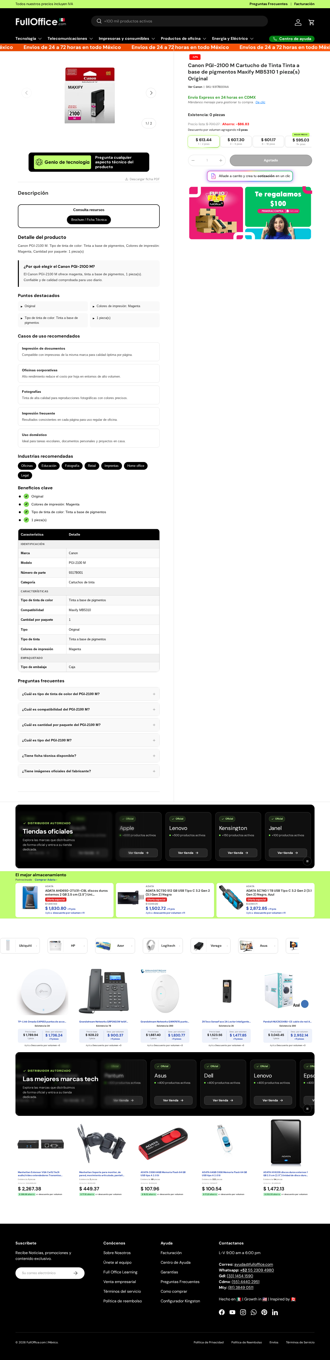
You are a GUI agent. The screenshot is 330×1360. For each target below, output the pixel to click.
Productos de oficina (181, 38)
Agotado (271, 154)
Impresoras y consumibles (124, 38)
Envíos (274, 1342)
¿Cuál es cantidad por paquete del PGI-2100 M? (89, 724)
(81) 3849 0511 (240, 1287)
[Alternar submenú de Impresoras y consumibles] (153, 38)
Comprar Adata (45, 879)
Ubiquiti (25, 946)
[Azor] (103, 945)
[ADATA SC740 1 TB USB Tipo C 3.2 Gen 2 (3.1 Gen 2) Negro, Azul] (231, 897)
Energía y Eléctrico (230, 38)
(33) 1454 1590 (240, 1275)
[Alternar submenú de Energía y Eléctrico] (252, 38)
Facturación (304, 4)
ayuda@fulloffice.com (253, 1264)
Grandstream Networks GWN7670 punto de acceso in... (165, 1021)
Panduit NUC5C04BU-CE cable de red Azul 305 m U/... (287, 1021)
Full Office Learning (120, 1272)
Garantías (169, 1272)
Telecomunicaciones (67, 38)
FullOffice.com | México (42, 1342)
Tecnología (25, 38)
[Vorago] (198, 945)
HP (73, 946)
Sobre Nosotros (117, 1252)
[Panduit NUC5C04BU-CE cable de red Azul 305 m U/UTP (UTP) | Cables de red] (288, 991)
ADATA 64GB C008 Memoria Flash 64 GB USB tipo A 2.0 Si (224, 1174)
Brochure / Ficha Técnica (89, 219)
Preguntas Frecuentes (269, 4)
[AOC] (293, 945)
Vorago (216, 946)
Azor (120, 946)
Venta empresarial (119, 1281)
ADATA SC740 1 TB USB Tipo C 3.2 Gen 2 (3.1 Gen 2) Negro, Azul (279, 893)
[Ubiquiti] (8, 945)
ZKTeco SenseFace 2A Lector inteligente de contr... (226, 1021)
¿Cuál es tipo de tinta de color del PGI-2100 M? (89, 694)
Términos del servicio (122, 1291)
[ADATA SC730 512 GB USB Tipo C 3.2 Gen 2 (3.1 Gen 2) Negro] (130, 897)
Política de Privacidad (209, 1342)
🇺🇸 (264, 1299)
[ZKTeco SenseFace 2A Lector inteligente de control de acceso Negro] (226, 991)
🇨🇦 (293, 1299)
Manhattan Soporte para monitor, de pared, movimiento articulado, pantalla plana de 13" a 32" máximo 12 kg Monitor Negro (101, 1174)
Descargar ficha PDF (145, 179)
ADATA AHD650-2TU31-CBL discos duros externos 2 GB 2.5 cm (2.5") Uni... (76, 893)
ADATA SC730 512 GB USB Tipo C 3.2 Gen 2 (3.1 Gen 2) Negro (178, 893)
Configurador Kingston (180, 1301)
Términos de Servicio (300, 1342)
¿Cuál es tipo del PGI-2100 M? (89, 740)
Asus (263, 946)
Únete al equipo (117, 1262)
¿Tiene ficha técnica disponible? (89, 755)
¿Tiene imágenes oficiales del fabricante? (89, 771)
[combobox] (179, 21)
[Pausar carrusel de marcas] (307, 861)
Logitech (168, 946)
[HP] (55, 945)
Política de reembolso (122, 1301)
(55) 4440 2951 (245, 1281)
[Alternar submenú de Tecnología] (40, 38)
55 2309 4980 (257, 1270)
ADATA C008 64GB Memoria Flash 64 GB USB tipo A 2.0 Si (163, 1174)
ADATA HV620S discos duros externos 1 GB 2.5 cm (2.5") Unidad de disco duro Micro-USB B (285, 1174)
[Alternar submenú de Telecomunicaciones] (91, 38)
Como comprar (174, 1291)
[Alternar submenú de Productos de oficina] (204, 38)
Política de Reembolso (246, 1342)
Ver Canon (195, 81)
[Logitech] (150, 945)
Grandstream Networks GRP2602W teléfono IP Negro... (103, 1021)
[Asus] (246, 945)
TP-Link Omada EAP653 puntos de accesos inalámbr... (42, 1021)
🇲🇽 (239, 1299)
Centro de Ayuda (176, 1262)
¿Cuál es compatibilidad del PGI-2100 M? (89, 709)
